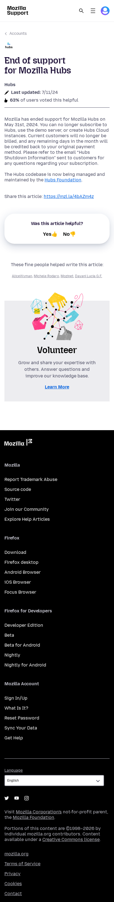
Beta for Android (22, 645)
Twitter (12, 499)
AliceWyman (22, 276)
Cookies (13, 883)
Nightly (12, 655)
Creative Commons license (71, 839)
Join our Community (26, 509)
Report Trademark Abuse (30, 479)
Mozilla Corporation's (39, 811)
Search (81, 10)
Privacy (12, 873)
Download (15, 552)
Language (13, 770)
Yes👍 (50, 234)
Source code (17, 489)
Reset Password (21, 718)
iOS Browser (17, 582)
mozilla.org (16, 853)
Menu (93, 10)
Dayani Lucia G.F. (88, 276)
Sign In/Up (15, 698)
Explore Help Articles (27, 519)
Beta (9, 635)
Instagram (26, 798)
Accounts (18, 33)
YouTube (16, 798)
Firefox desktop (21, 562)
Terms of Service (22, 863)
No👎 (69, 234)
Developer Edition (23, 625)
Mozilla (18, 443)
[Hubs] (57, 46)
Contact (13, 893)
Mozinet (67, 276)
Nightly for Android (25, 665)
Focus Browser (20, 592)
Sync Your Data (20, 728)
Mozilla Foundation (33, 817)
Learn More (57, 387)
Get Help (13, 737)
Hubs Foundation (63, 179)
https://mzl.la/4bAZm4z (69, 196)
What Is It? (16, 708)
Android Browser (22, 572)
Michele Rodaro (46, 276)
